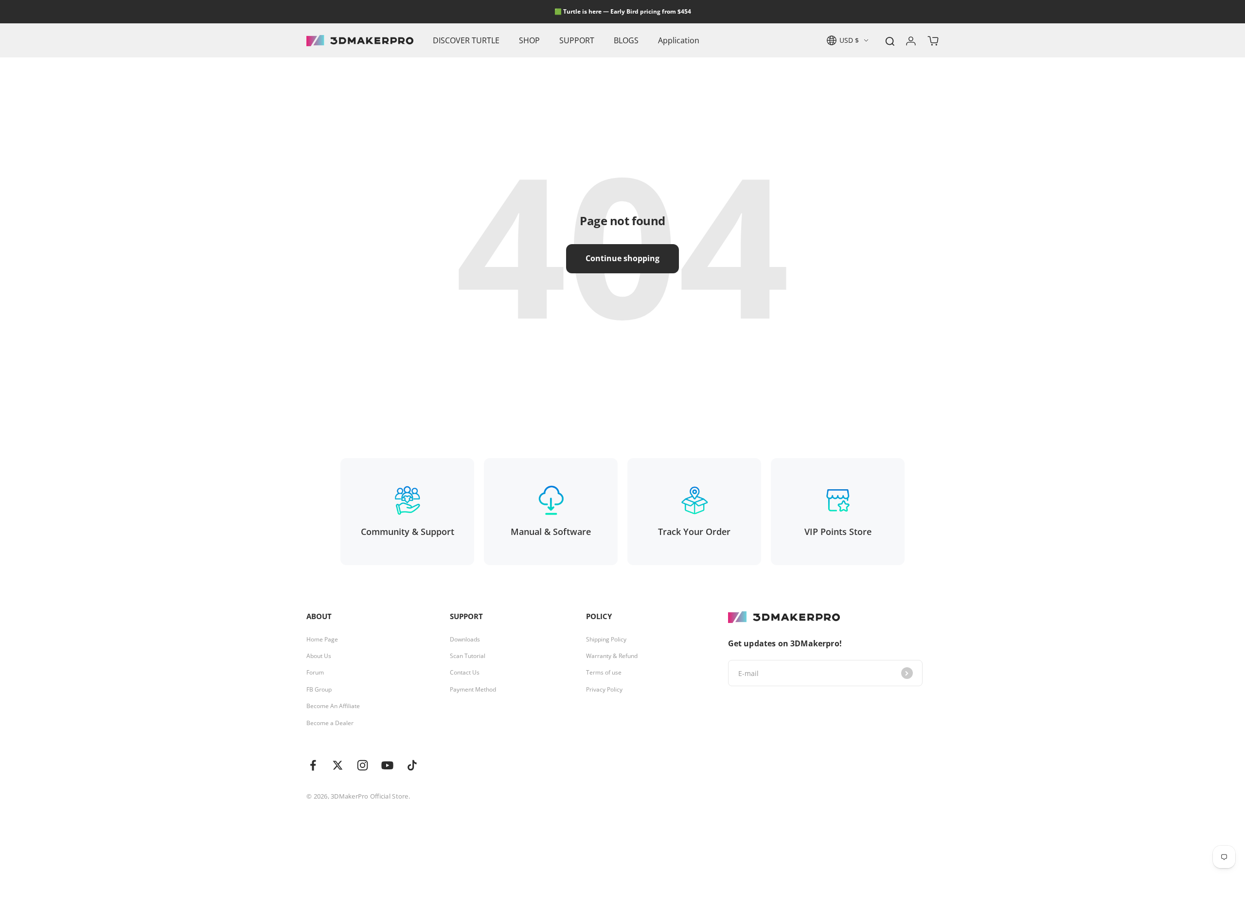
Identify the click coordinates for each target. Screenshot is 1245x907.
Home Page (322, 639)
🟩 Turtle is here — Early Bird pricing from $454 (622, 11)
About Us (318, 656)
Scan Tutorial (467, 656)
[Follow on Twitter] (337, 765)
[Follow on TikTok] (412, 765)
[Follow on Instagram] (362, 765)
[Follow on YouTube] (387, 765)
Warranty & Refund (612, 656)
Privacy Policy (604, 690)
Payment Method (473, 690)
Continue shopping (622, 258)
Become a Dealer (330, 723)
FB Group (319, 690)
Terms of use (604, 672)
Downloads (465, 639)
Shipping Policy (606, 639)
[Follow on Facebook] (313, 765)
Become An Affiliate (333, 706)
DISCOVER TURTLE (466, 40)
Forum (315, 672)
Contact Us (465, 672)
